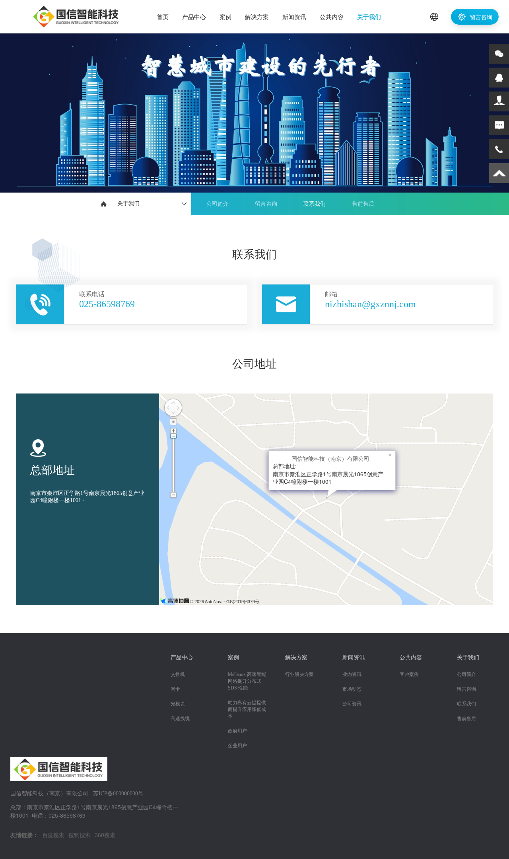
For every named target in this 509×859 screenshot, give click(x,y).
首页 (163, 16)
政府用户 (237, 731)
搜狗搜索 (79, 835)
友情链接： (24, 835)
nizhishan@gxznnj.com (370, 304)
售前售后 (363, 204)
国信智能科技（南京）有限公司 (330, 458)
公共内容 (332, 16)
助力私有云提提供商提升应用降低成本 (247, 709)
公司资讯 (351, 704)
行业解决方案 (299, 674)
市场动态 (351, 689)
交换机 (178, 674)
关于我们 (369, 16)
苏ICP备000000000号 (118, 794)
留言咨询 (480, 17)
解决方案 (257, 16)
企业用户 (237, 745)
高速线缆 (180, 718)
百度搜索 (53, 835)
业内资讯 (351, 674)
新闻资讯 (294, 16)
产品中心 (194, 16)
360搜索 (105, 835)
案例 (225, 16)
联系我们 (314, 204)
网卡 (175, 689)
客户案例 (409, 674)
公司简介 (217, 204)
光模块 (178, 704)
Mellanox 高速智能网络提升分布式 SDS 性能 (247, 681)
